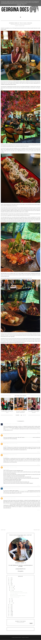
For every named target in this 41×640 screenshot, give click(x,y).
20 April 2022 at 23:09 (13, 443)
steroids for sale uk (6, 504)
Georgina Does (18, 637)
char (4, 497)
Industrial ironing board (28, 437)
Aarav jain (5, 443)
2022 (10, 583)
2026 (10, 577)
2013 (10, 614)
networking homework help (23, 490)
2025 (10, 579)
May (11, 601)
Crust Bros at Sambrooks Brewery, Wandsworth (20, 412)
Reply (38, 432)
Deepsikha (5, 454)
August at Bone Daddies (14, 594)
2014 (10, 612)
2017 (10, 608)
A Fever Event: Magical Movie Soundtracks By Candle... (19, 592)
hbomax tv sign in (6, 469)
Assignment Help (7, 423)
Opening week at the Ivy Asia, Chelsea (16, 591)
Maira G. (27, 637)
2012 (10, 615)
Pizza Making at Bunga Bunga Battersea (33, 412)
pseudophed (5, 457)
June (11, 600)
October (11, 587)
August (11, 590)
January (11, 602)
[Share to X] (21, 415)
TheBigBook (6, 434)
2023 (10, 582)
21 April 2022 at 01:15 (13, 454)
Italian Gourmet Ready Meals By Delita (7, 412)
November (12, 586)
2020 (10, 604)
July (10, 598)
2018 (10, 607)
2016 (10, 610)
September (12, 588)
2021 (10, 584)
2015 (10, 611)
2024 (10, 580)
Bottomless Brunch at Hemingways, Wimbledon (17, 595)
